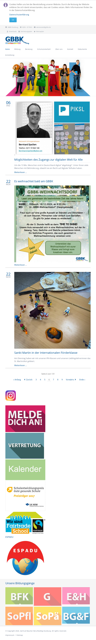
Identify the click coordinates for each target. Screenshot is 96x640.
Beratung (28, 49)
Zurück (29, 379)
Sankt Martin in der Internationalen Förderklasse (45, 353)
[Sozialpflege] (19, 616)
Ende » (82, 379)
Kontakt (70, 49)
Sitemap (19, 635)
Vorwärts (70, 379)
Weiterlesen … (20, 172)
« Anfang (17, 379)
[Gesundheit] (47, 596)
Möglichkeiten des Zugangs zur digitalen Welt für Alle (48, 159)
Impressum (9, 635)
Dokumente (82, 49)
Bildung (17, 49)
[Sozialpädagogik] (47, 616)
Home (7, 49)
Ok (13, 20)
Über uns (59, 49)
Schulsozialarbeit (44, 49)
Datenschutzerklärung (19, 14)
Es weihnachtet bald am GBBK (33, 181)
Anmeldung (9, 55)
